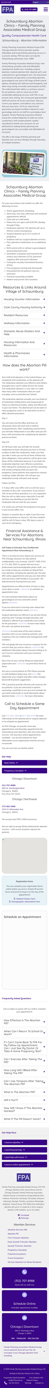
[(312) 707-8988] (24, 1271)
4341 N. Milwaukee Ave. (13, 809)
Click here (6, 631)
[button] (6, 2)
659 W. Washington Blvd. (13, 788)
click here (25, 589)
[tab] (24, 299)
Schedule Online (24, 1303)
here (34, 674)
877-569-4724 (29, 715)
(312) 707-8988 (24, 1281)
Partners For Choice (32, 1373)
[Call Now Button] (5, 1383)
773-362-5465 (12, 715)
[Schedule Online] (24, 1294)
